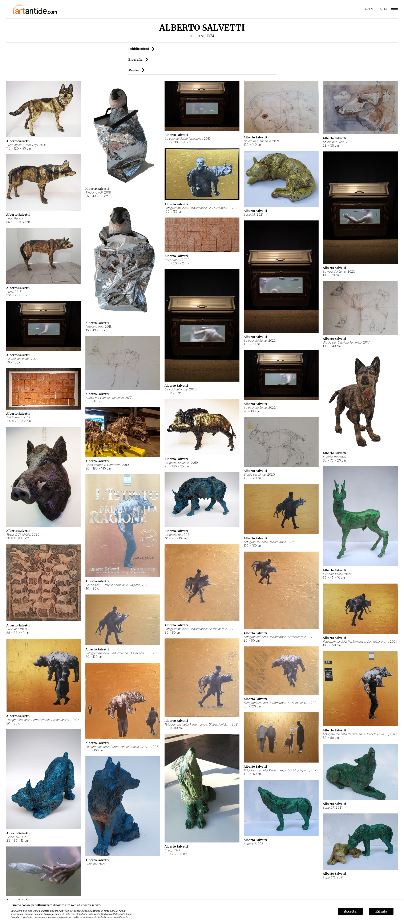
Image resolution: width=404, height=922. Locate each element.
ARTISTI (370, 9)
